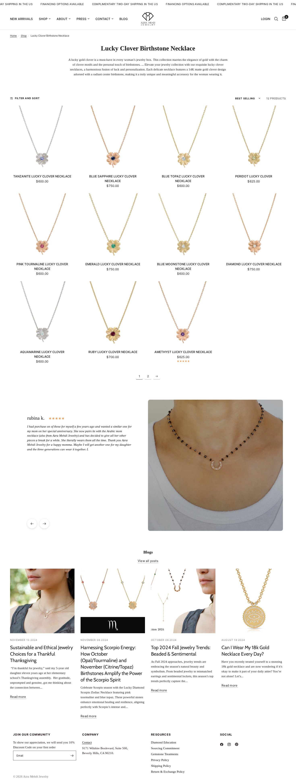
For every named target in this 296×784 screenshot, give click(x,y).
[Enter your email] (72, 755)
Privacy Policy (160, 760)
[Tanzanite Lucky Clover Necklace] (42, 138)
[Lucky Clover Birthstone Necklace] (156, 376)
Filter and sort (27, 98)
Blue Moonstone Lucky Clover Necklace (183, 266)
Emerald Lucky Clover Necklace (112, 264)
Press (81, 19)
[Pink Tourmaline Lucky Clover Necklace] (42, 225)
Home (13, 35)
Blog (123, 19)
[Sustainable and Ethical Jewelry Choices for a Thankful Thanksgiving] (42, 601)
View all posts (148, 561)
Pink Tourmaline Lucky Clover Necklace (42, 266)
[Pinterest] (238, 744)
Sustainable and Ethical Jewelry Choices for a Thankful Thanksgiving (41, 654)
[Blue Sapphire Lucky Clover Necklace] (113, 138)
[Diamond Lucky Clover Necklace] (253, 225)
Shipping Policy (161, 765)
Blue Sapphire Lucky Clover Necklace (113, 178)
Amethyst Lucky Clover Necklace (183, 352)
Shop (43, 19)
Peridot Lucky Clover (253, 176)
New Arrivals (21, 19)
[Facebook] (223, 744)
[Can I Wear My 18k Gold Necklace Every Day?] (253, 601)
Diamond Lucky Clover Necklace (254, 264)
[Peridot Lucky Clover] (253, 138)
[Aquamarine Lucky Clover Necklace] (42, 313)
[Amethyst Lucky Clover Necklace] (183, 313)
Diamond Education (163, 742)
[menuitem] (23, 19)
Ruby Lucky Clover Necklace (112, 352)
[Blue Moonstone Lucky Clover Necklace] (183, 225)
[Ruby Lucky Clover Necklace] (113, 313)
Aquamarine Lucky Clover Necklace (42, 354)
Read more (18, 696)
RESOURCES (161, 734)
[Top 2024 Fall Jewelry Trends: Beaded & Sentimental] (183, 601)
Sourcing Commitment (165, 748)
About (62, 19)
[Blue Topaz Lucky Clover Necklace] (183, 138)
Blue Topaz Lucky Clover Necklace (183, 178)
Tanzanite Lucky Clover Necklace (42, 176)
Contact (102, 19)
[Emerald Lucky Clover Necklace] (113, 225)
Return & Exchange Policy (168, 771)
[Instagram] (231, 744)
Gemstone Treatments (164, 754)
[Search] (276, 18)
